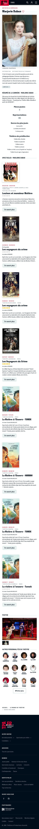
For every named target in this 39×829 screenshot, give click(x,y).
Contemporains (19, 131)
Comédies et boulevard (19, 129)
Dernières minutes (20, 781)
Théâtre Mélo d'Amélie (19, 139)
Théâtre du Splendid (19, 142)
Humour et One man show (19, 762)
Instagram (9, 798)
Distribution (6, 71)
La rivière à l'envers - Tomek (17, 586)
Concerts (26, 765)
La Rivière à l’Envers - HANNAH (17, 475)
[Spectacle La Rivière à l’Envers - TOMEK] (10, 399)
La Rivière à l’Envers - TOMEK (16, 419)
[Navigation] (36, 2)
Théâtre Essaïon (19, 144)
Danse (15, 771)
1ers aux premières (7, 781)
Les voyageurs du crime (14, 249)
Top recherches (6, 788)
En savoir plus (9, 209)
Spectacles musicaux (8, 765)
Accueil (5, 707)
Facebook (3, 798)
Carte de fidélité (28, 785)
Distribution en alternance (21, 71)
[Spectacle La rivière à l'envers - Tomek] (10, 566)
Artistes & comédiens (10, 8)
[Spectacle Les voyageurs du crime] (10, 229)
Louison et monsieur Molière (17, 193)
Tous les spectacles (8, 752)
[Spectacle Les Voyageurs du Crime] (10, 341)
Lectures (19, 765)
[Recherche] (27, 2)
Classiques (21, 768)
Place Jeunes (18, 785)
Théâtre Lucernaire (19, 147)
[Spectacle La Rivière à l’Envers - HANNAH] (10, 455)
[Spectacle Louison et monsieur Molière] (10, 172)
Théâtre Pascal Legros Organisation (19, 152)
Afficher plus (19, 691)
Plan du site (19, 818)
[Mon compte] (32, 2)
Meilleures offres (7, 785)
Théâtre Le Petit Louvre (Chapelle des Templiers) (19, 149)
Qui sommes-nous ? (7, 818)
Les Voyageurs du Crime (14, 361)
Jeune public (19, 126)
